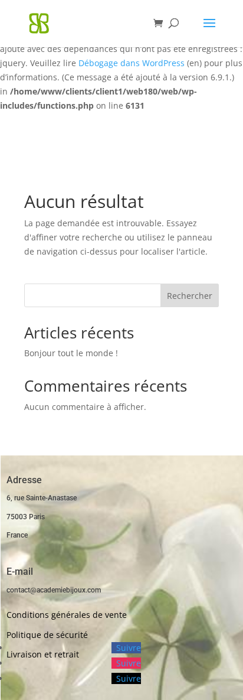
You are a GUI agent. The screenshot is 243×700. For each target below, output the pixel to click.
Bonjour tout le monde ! (71, 353)
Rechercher (189, 295)
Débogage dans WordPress (131, 63)
